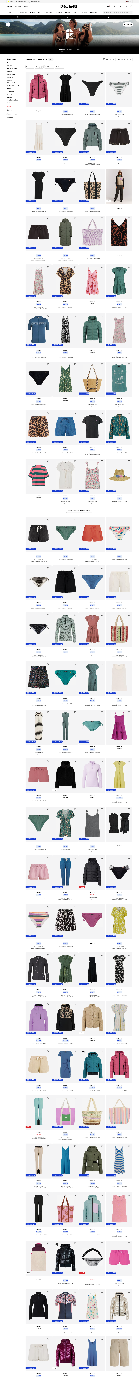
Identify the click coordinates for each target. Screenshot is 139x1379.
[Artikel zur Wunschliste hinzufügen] (48, 74)
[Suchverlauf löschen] (131, 12)
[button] (108, 59)
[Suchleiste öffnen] (104, 12)
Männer (18, 6)
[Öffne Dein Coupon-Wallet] (108, 6)
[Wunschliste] (125, 6)
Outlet (11, 1)
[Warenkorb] (131, 6)
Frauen (9, 6)
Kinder (26, 6)
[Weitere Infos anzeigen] (38, 114)
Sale (37, 67)
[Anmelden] (114, 6)
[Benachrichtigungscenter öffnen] (120, 6)
